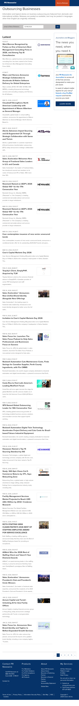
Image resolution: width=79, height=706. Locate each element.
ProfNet (62, 673)
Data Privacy (64, 675)
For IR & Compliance (28, 673)
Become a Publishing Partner (47, 674)
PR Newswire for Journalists (64, 76)
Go (58, 27)
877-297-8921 (66, 689)
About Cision (45, 671)
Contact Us (6, 681)
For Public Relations (28, 671)
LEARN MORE (65, 104)
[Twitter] (3, 684)
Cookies (6, 697)
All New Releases (65, 669)
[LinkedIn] (8, 684)
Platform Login (64, 671)
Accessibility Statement (48, 683)
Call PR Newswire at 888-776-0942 (11, 673)
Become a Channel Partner (47, 678)
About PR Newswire (47, 669)
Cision (66, 697)
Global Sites (45, 686)
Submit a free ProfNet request (64, 94)
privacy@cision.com (68, 685)
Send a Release (62, 3)
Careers (43, 681)
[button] (76, 3)
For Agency (25, 675)
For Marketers (26, 669)
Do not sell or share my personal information (67, 679)
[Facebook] (6, 684)
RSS (51, 695)
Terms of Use (6, 695)
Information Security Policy (32, 695)
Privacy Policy (17, 695)
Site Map (45, 695)
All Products (25, 677)
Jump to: (11, 27)
